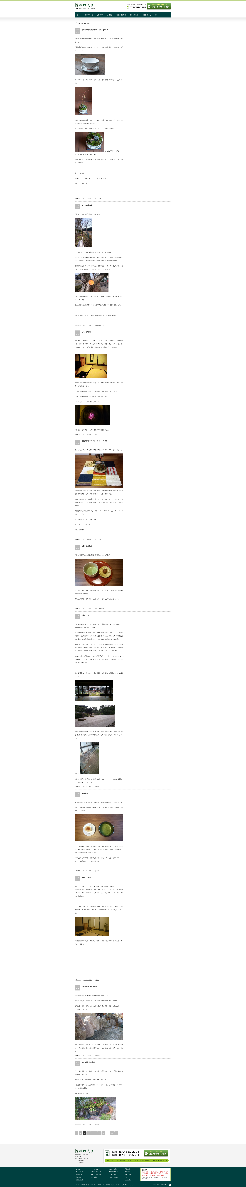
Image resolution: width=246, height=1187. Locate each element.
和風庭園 (127, 1169)
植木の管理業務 (121, 15)
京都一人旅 (85, 615)
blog (97, 325)
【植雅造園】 (163, 1184)
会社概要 (110, 15)
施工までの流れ (134, 15)
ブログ (157, 15)
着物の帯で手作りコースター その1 (94, 441)
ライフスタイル (100, 608)
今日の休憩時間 (87, 546)
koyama (78, 198)
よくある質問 (112, 1174)
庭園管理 (101, 325)
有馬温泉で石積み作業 (89, 986)
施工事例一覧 (89, 15)
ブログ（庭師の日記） (115, 1177)
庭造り (98, 1055)
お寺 (126, 1177)
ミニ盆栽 (98, 198)
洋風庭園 (127, 1171)
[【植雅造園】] (84, 5)
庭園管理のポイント (114, 1171)
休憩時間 (85, 793)
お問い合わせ (147, 15)
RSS (170, 1185)
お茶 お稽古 (86, 332)
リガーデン (95, 1169)
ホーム (79, 15)
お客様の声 (100, 15)
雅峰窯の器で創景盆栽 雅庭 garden (96, 30)
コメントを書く (88, 198)
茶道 (97, 434)
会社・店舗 (128, 1174)
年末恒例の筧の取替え (89, 1062)
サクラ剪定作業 (87, 205)
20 (112, 1133)
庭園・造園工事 (96, 1171)
